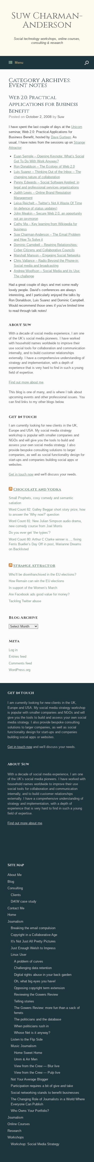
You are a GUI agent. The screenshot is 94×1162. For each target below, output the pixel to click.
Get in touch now (21, 474)
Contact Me (16, 908)
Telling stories (24, 1001)
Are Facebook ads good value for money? (39, 594)
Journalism (15, 921)
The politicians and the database (37, 1019)
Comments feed (20, 663)
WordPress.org (19, 670)
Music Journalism (23, 1046)
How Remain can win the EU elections (36, 581)
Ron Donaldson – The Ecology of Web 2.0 (44, 166)
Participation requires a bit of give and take (42, 1086)
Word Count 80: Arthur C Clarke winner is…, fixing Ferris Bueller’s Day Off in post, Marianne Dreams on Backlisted (45, 544)
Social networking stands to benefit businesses (45, 1093)
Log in (13, 650)
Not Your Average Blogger (29, 1079)
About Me (15, 875)
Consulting (15, 888)
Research (14, 1131)
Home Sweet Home (28, 1053)
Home (12, 915)
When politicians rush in (31, 1026)
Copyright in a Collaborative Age (34, 935)
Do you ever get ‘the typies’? (29, 532)
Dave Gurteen (61, 137)
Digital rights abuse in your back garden (42, 975)
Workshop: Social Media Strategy (35, 1144)
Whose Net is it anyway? (32, 1033)
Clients (16, 895)
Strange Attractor (34, 565)
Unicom (76, 127)
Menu (19, 62)
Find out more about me (26, 382)
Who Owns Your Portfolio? (30, 1111)
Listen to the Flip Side (27, 1039)
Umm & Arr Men (25, 1059)
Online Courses (19, 1124)
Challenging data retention (33, 968)
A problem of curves (28, 961)
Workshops (16, 1137)
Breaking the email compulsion (33, 928)
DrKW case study (23, 901)
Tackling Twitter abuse (25, 601)
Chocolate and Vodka (37, 489)
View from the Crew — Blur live (36, 1066)
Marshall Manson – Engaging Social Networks (47, 255)
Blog (11, 881)
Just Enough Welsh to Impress (33, 948)
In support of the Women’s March (33, 588)
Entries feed (17, 656)
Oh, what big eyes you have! (35, 981)
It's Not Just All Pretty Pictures (33, 941)
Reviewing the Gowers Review (36, 994)
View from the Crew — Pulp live (37, 1072)
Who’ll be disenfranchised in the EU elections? (42, 574)
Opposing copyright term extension (39, 988)
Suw (60, 117)
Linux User (18, 954)
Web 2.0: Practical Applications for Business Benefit (43, 104)
